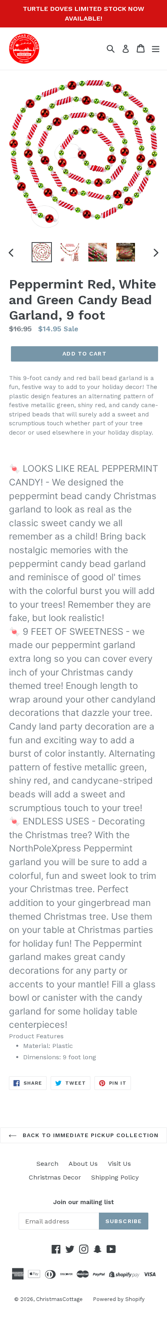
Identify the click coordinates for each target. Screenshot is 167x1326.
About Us (83, 1163)
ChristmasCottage (59, 1299)
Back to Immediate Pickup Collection (89, 1135)
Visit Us (119, 1163)
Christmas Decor (55, 1177)
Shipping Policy (115, 1177)
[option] (42, 252)
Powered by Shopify (119, 1299)
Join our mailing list (83, 1202)
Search (47, 1163)
